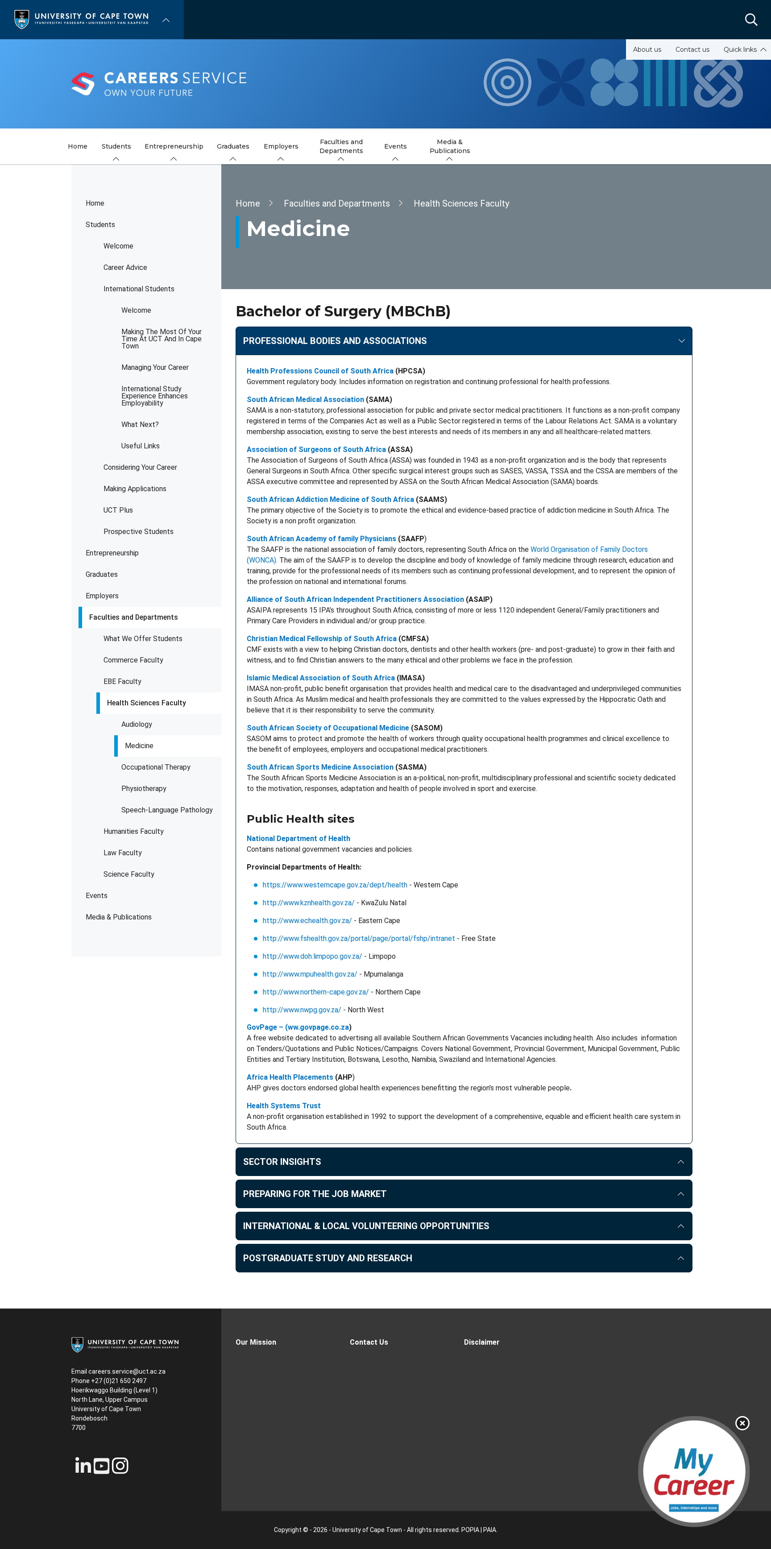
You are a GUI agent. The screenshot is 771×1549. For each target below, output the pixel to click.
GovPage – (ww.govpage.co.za (298, 1027)
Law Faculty (123, 853)
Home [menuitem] (77, 146)
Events (97, 895)
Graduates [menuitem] (233, 146)
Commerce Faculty (133, 660)
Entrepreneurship (112, 553)
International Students (139, 289)
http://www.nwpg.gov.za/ (302, 1010)
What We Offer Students (143, 638)
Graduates (102, 574)
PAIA (489, 1529)
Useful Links (140, 446)
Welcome (118, 246)
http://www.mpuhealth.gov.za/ (310, 974)
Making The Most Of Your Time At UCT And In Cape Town (161, 338)
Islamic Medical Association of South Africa (321, 678)
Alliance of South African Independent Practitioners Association (355, 599)
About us (647, 50)
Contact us (692, 50)
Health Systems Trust (284, 1106)
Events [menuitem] (395, 146)
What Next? (140, 424)
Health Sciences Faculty (146, 703)
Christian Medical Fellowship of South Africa (322, 638)
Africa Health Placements (290, 1077)
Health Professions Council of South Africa (320, 371)
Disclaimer (482, 1342)
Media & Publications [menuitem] (450, 146)
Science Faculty (129, 874)
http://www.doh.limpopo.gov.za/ (312, 956)
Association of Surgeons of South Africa (316, 449)
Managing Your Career (155, 367)
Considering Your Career (140, 467)
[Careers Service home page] (385, 83)
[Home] (81, 19)
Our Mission (256, 1342)
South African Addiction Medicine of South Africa (330, 499)
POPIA (470, 1529)
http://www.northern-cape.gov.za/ (316, 992)
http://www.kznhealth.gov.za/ (309, 903)
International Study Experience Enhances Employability (154, 396)
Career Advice (125, 267)
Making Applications (135, 489)
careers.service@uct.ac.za (127, 1371)
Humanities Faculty (134, 831)
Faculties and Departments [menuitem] (341, 146)
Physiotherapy (143, 788)
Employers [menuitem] (281, 146)
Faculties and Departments (133, 617)
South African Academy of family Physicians (321, 538)
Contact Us (369, 1342)
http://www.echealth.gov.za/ (307, 920)
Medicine (139, 745)
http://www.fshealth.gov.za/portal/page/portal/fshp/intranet (359, 938)
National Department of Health (298, 838)
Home (95, 203)
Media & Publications (119, 917)
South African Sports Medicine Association (320, 767)
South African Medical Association (305, 399)
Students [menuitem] (116, 146)
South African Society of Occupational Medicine (328, 728)
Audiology (136, 724)
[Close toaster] (742, 1423)
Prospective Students (139, 531)
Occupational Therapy (156, 767)
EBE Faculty (122, 681)
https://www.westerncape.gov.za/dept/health (335, 885)
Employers (102, 596)
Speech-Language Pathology (167, 810)
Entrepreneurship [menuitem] (174, 146)
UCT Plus (118, 510)
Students (100, 224)
